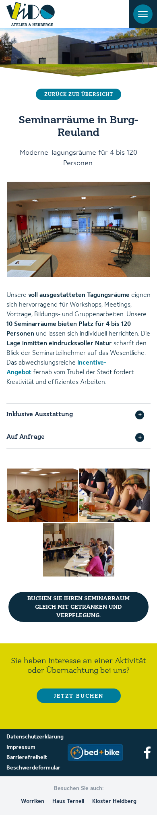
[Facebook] (147, 752)
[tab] (78, 414)
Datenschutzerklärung (35, 737)
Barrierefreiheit (26, 757)
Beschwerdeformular (33, 768)
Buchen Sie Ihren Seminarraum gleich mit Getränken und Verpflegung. (78, 607)
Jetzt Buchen (78, 696)
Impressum (20, 747)
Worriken (32, 801)
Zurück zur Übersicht (78, 94)
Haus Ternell (68, 801)
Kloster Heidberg (114, 801)
